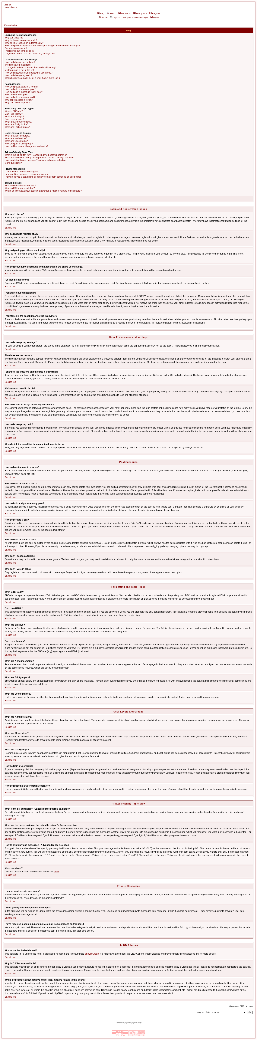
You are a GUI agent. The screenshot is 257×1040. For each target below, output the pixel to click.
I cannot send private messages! (21, 171)
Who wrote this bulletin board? (20, 185)
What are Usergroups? (16, 141)
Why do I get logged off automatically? (24, 43)
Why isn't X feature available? (20, 188)
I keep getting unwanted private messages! (26, 174)
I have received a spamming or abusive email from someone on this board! (43, 177)
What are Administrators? (17, 135)
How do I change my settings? (20, 62)
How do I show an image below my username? (28, 72)
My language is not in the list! (19, 70)
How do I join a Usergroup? (19, 143)
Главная (7, 5)
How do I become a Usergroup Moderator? (26, 146)
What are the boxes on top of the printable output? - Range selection (39, 157)
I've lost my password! (16, 48)
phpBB (127, 1023)
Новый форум (10, 7)
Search (112, 13)
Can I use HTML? (14, 114)
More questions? (13, 163)
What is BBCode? (14, 111)
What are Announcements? (18, 121)
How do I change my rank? (18, 75)
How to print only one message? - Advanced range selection (35, 160)
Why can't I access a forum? (19, 100)
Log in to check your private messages (130, 17)
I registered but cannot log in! (19, 51)
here (56, 871)
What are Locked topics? (17, 127)
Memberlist (126, 13)
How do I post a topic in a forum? (21, 86)
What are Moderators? (16, 138)
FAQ (102, 13)
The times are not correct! (17, 65)
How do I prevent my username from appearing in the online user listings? (42, 45)
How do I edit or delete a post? (20, 89)
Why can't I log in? (14, 37)
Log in (156, 17)
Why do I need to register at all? (21, 40)
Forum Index (10, 25)
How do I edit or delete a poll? (20, 97)
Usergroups (141, 13)
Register (156, 13)
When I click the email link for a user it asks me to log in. (33, 78)
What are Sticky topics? (16, 124)
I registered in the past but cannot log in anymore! (30, 53)
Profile (104, 17)
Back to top (10, 227)
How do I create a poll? (16, 94)
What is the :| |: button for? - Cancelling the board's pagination (36, 155)
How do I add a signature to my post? (24, 92)
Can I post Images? (14, 119)
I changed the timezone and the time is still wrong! (30, 67)
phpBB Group (92, 954)
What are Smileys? (14, 116)
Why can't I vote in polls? (17, 102)
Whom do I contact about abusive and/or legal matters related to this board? (43, 190)
